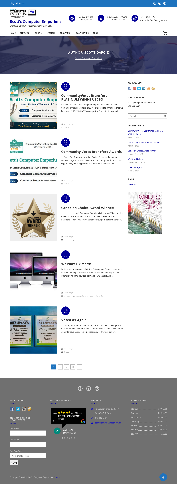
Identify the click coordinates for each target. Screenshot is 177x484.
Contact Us (82, 33)
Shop (37, 33)
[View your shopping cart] (165, 33)
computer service (83, 296)
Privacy (57, 477)
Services (24, 33)
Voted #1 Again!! (135, 167)
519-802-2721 (149, 17)
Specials (50, 33)
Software (67, 128)
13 (73, 367)
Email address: (16, 451)
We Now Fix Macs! (136, 159)
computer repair (70, 240)
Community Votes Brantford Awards (144, 142)
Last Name (14, 439)
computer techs (97, 296)
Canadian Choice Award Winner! (142, 150)
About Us (20, 3)
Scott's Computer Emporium (35, 21)
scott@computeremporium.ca (108, 422)
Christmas (132, 184)
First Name (14, 428)
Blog (12, 3)
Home (13, 33)
